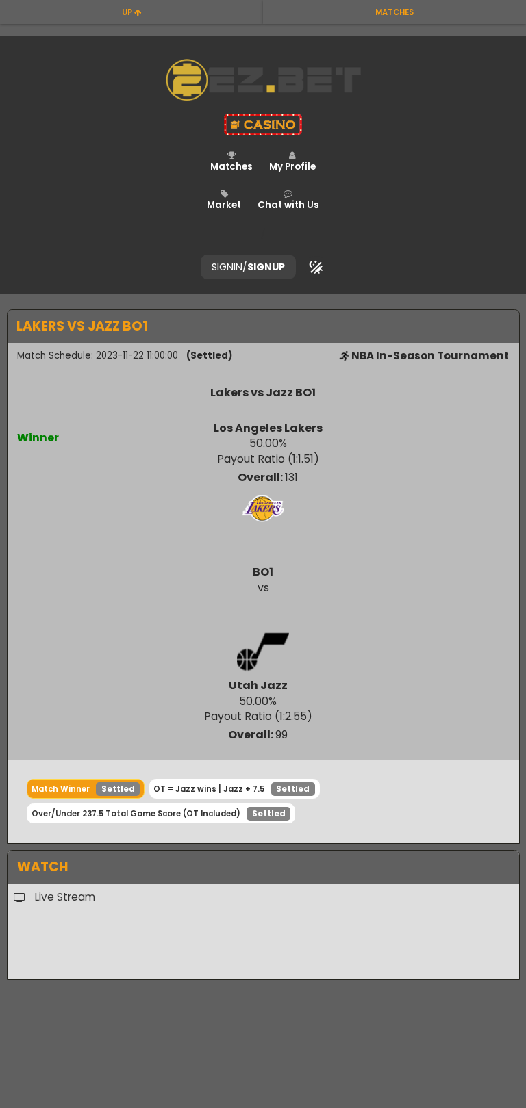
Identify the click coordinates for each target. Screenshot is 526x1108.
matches (394, 12)
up (128, 12)
